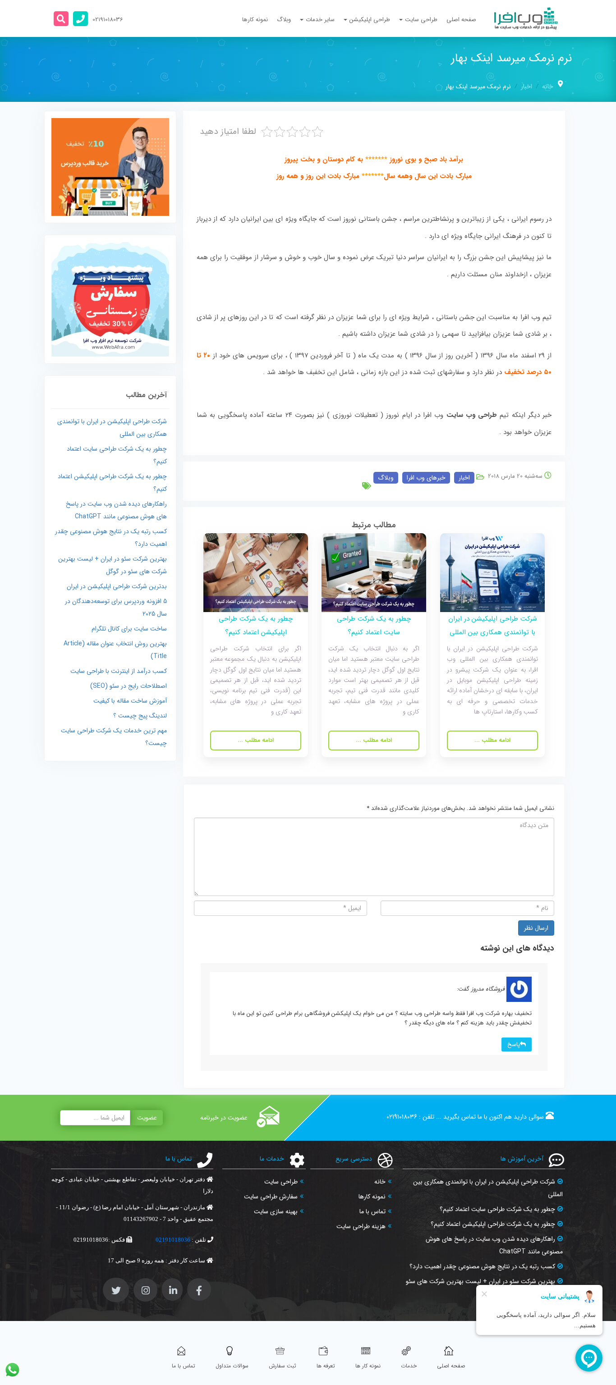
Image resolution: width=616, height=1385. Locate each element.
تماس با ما (372, 1211)
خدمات (409, 1366)
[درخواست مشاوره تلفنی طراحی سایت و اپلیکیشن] (80, 18)
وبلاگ (284, 19)
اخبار (526, 86)
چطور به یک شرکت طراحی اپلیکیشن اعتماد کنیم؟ (493, 1224)
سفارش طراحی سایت (271, 1197)
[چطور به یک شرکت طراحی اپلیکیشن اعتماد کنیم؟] (255, 572)
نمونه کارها (255, 19)
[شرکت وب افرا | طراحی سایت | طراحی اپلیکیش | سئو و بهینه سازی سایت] (526, 18)
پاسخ (513, 1044)
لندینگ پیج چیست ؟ (140, 716)
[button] (61, 18)
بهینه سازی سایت (276, 1211)
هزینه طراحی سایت (361, 1226)
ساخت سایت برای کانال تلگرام (129, 629)
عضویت (147, 1118)
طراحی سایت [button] (421, 19)
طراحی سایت (281, 1182)
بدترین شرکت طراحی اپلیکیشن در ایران (117, 586)
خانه (547, 86)
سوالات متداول (232, 1366)
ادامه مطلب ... (492, 740)
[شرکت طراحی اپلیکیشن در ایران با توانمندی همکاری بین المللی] (492, 572)
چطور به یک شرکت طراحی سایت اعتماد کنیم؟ (497, 1209)
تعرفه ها (326, 1366)
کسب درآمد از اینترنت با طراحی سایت (118, 671)
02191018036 (401, 1117)
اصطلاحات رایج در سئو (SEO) (128, 686)
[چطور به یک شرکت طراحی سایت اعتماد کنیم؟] (374, 572)
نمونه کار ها (368, 1366)
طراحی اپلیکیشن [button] (369, 19)
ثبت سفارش (282, 1366)
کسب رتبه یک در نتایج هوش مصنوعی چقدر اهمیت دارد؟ (482, 1266)
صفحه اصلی (461, 19)
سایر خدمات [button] (320, 19)
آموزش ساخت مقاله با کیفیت (130, 701)
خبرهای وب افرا (426, 478)
